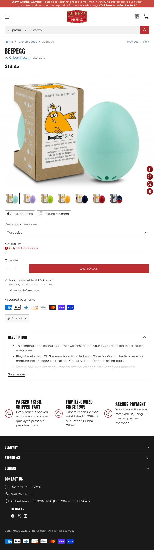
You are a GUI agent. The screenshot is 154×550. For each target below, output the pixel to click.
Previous (132, 41)
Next (146, 41)
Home (9, 41)
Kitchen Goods (27, 41)
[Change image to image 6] (99, 198)
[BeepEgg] (77, 132)
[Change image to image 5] (81, 198)
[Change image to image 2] (29, 198)
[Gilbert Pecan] (77, 16)
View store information (24, 290)
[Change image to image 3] (47, 198)
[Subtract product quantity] (8, 268)
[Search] (144, 30)
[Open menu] (7, 16)
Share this (19, 318)
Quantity (11, 260)
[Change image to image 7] (116, 198)
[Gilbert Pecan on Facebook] (12, 517)
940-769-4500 (21, 494)
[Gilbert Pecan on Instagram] (25, 517)
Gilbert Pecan (19, 57)
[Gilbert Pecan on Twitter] (19, 517)
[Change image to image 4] (64, 198)
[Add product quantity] (23, 268)
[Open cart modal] (146, 16)
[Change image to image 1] (12, 198)
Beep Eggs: (21, 224)
